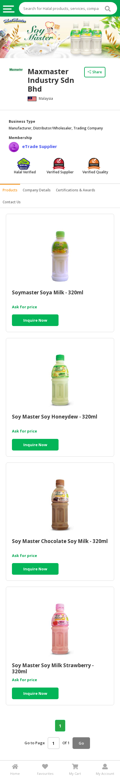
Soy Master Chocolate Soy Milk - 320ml (60, 541)
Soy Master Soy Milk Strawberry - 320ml (53, 668)
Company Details (37, 190)
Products (10, 190)
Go (81, 743)
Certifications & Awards (75, 190)
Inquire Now (35, 320)
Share (97, 72)
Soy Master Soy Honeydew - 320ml (54, 417)
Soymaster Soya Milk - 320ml (47, 293)
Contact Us (12, 202)
